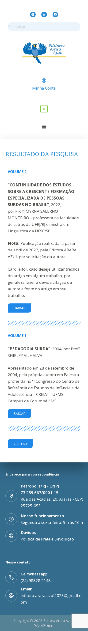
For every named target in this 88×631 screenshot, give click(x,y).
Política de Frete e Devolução (47, 539)
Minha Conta (44, 88)
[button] (44, 126)
